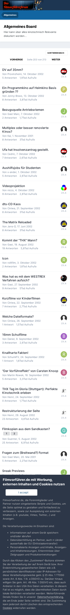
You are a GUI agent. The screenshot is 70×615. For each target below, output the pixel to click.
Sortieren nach (55, 53)
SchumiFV (13, 357)
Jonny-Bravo (14, 95)
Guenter (12, 438)
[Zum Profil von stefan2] (64, 278)
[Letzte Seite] (65, 59)
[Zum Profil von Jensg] (64, 111)
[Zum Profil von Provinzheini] (64, 89)
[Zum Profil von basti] (64, 372)
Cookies (7, 607)
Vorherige (16, 59)
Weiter (56, 59)
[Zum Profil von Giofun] (64, 430)
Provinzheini (14, 73)
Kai (9, 135)
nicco (10, 190)
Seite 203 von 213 (37, 59)
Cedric (11, 153)
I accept (22, 492)
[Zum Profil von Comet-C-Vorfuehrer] (64, 206)
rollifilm (11, 262)
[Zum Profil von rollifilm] (64, 242)
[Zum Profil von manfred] (64, 187)
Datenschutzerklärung (50, 596)
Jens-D (11, 226)
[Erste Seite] (5, 59)
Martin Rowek (15, 375)
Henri (10, 396)
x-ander (11, 172)
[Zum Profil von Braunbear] (64, 336)
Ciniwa (11, 208)
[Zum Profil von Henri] (64, 390)
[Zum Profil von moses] (64, 71)
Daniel (11, 338)
